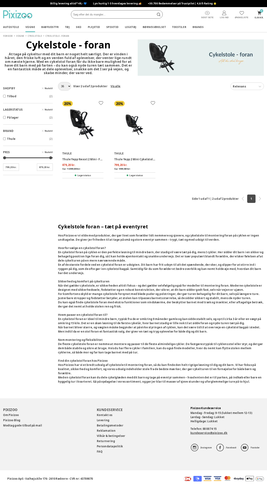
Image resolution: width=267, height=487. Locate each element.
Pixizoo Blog (11, 420)
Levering (103, 420)
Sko (79, 27)
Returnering (106, 441)
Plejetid (94, 27)
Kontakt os (104, 415)
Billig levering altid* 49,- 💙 (68, 3)
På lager (13, 117)
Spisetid (112, 27)
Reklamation (106, 431)
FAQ (100, 451)
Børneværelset (154, 27)
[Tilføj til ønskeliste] (100, 102)
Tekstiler (179, 27)
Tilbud (11, 96)
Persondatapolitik (110, 446)
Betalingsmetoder (110, 425)
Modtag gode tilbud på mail (22, 425)
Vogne (30, 27)
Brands (198, 27)
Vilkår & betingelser (111, 436)
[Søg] (158, 14)
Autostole (11, 27)
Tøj (67, 27)
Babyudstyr (50, 27)
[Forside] (17, 14)
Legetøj (130, 27)
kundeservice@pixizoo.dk (209, 433)
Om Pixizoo (11, 415)
